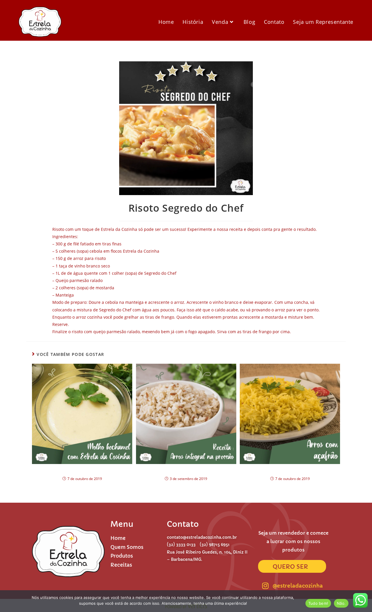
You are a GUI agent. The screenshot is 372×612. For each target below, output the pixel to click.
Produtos (121, 556)
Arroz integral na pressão (186, 471)
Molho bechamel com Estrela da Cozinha (82, 471)
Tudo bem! (318, 603)
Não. (341, 603)
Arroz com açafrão (290, 471)
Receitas (121, 565)
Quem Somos (127, 547)
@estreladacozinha (298, 585)
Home (118, 538)
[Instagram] (265, 586)
